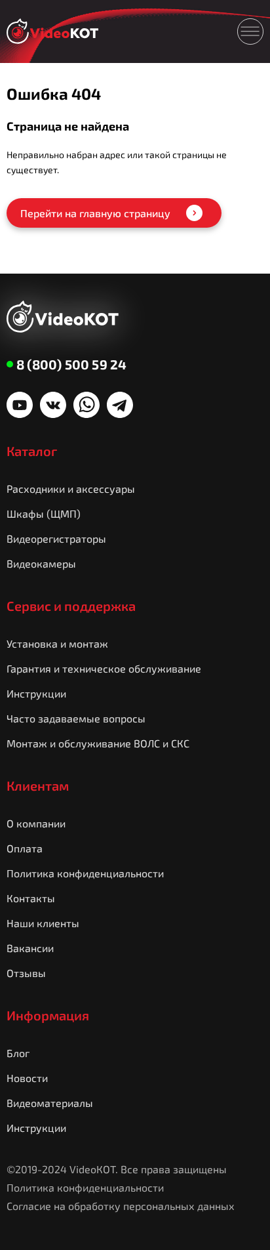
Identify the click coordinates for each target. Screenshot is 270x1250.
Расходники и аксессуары (71, 488)
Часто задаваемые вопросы (76, 718)
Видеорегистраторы (56, 538)
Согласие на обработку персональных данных (121, 1205)
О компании (36, 823)
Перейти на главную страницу (95, 213)
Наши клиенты (43, 923)
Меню (250, 31)
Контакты (31, 898)
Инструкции (36, 693)
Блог (18, 1053)
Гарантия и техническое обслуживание (104, 668)
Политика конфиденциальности (85, 873)
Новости (27, 1078)
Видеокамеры (41, 563)
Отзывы (26, 973)
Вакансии (30, 948)
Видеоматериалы (50, 1102)
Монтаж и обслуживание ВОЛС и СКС (98, 743)
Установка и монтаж (57, 643)
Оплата (25, 848)
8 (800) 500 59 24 (71, 364)
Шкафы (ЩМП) (44, 513)
